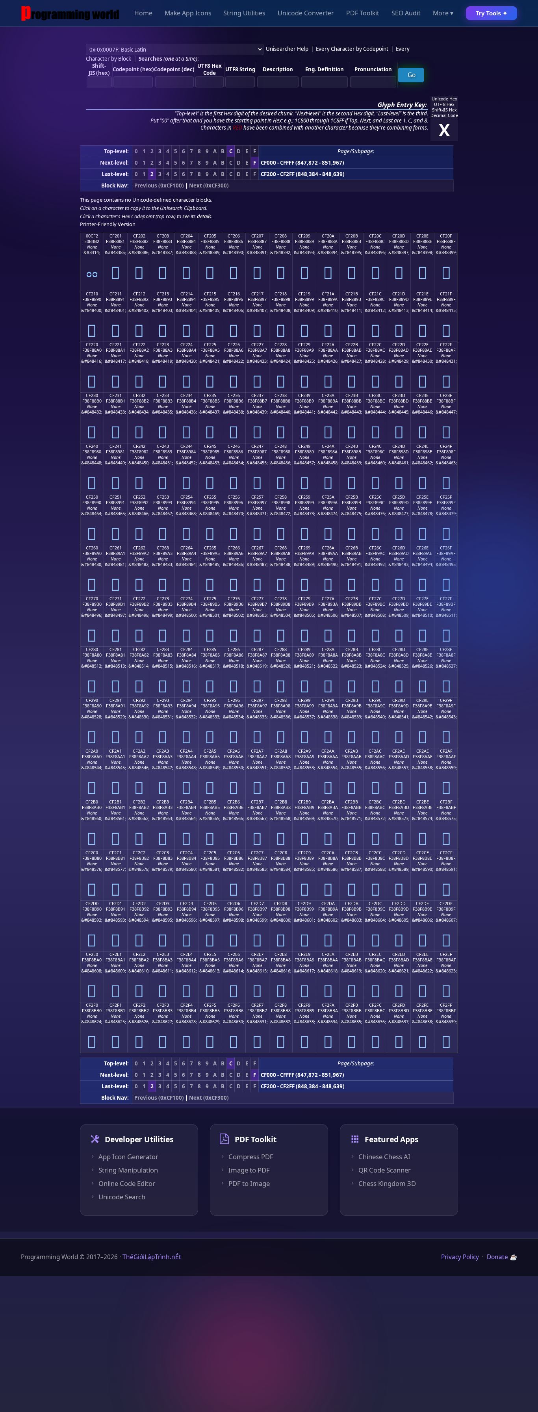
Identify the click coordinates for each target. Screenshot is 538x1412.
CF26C (375, 548)
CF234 (186, 395)
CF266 (234, 548)
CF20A (328, 236)
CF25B (351, 497)
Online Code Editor (126, 1183)
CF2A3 (162, 751)
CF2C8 (281, 852)
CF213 (163, 294)
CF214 (186, 294)
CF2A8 (281, 751)
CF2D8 (280, 903)
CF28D (398, 649)
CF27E (422, 598)
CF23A (328, 395)
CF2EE (422, 954)
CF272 (139, 598)
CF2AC (375, 751)
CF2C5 (210, 852)
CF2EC (375, 954)
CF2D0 (91, 903)
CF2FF (446, 1005)
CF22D (398, 344)
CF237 (257, 395)
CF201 (115, 236)
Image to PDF (249, 1170)
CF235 (210, 395)
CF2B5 (210, 802)
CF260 (92, 548)
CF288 (281, 649)
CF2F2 (139, 1005)
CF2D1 (115, 903)
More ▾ (443, 13)
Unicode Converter (306, 13)
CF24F (446, 446)
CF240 (92, 446)
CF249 (304, 446)
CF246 (234, 446)
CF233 (163, 395)
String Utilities (244, 13)
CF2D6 (233, 903)
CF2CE (422, 852)
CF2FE (422, 1005)
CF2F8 (281, 1005)
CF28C (375, 649)
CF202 (139, 236)
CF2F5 (210, 1005)
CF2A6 (233, 751)
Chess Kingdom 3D (387, 1183)
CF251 (115, 497)
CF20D (398, 236)
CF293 (163, 700)
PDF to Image (249, 1183)
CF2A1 (115, 751)
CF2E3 (163, 954)
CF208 (281, 236)
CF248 (281, 446)
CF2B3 (162, 802)
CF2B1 (115, 802)
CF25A (328, 497)
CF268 (281, 548)
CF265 (210, 548)
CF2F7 (257, 1005)
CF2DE (422, 903)
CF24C (375, 446)
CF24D (398, 446)
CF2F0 (92, 1005)
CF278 (281, 598)
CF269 (304, 548)
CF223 (163, 344)
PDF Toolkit (362, 13)
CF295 (210, 700)
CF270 (92, 598)
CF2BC (375, 802)
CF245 (210, 446)
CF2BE (422, 802)
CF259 (304, 497)
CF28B (351, 649)
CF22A (328, 344)
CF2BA (327, 802)
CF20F (446, 236)
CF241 (115, 446)
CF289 (304, 649)
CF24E (422, 446)
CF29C (375, 700)
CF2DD (399, 903)
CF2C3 (162, 852)
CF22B (351, 344)
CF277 (257, 598)
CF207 (257, 236)
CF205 (210, 236)
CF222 (139, 344)
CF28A (328, 649)
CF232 (139, 395)
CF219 (304, 294)
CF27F (446, 598)
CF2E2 (139, 954)
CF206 (234, 236)
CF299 (304, 700)
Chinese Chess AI (384, 1156)
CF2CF (446, 852)
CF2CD (399, 852)
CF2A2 (139, 751)
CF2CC (375, 852)
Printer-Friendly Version (107, 224)
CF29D (398, 700)
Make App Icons (188, 13)
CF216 (234, 294)
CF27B (351, 598)
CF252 (139, 497)
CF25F (446, 497)
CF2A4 (186, 751)
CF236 (234, 395)
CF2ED (398, 954)
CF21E (422, 294)
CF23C (375, 395)
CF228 (281, 344)
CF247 (257, 446)
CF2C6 (233, 852)
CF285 (210, 649)
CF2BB (351, 802)
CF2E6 (234, 954)
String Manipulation (128, 1170)
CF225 (210, 344)
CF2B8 (281, 802)
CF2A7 (257, 751)
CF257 (257, 497)
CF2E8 (281, 954)
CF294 (186, 700)
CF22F (446, 344)
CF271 (115, 598)
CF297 (257, 700)
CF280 (92, 649)
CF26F (446, 548)
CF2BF (446, 802)
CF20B (351, 236)
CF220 (92, 344)
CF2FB (351, 1005)
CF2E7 (257, 954)
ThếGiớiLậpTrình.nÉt (151, 1257)
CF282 (139, 649)
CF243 (163, 446)
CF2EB (351, 954)
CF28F (446, 649)
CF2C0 (91, 852)
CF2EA (328, 954)
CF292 (139, 700)
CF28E (422, 649)
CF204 (186, 236)
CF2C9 (304, 852)
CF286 (234, 649)
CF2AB (351, 751)
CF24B (351, 446)
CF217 (257, 294)
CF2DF (446, 903)
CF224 (186, 344)
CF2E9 (304, 954)
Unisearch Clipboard (183, 208)
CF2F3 (163, 1005)
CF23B (351, 395)
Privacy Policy (460, 1257)
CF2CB (351, 852)
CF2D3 (162, 903)
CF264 (186, 548)
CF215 (210, 294)
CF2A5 (210, 751)
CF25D (398, 497)
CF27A (328, 598)
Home (143, 13)
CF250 (92, 497)
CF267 (257, 548)
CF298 (281, 700)
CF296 (234, 700)
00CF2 (92, 236)
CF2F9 (304, 1005)
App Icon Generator (128, 1156)
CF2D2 (139, 903)
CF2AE (422, 751)
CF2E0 (92, 954)
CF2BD (399, 802)
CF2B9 (304, 802)
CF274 (186, 598)
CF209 (304, 236)
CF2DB (351, 903)
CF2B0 (91, 802)
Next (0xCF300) (209, 185)
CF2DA (328, 903)
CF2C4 (186, 852)
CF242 (139, 446)
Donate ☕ (502, 1257)
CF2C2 (139, 852)
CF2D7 (257, 903)
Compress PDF (250, 1156)
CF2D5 (210, 903)
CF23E (422, 395)
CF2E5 (210, 954)
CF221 (115, 344)
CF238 (281, 395)
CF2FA (328, 1005)
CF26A (328, 548)
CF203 (163, 236)
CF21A (328, 294)
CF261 (115, 548)
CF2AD (399, 751)
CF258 (281, 497)
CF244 (186, 446)
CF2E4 (186, 954)
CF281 (115, 649)
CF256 (234, 497)
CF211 (115, 294)
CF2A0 (91, 751)
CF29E (422, 700)
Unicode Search (121, 1197)
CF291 (115, 700)
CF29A (328, 700)
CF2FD (398, 1005)
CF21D (398, 294)
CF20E (422, 236)
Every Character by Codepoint (352, 48)
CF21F (446, 294)
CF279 (304, 598)
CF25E (422, 497)
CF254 (186, 497)
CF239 (304, 395)
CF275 (210, 598)
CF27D (398, 598)
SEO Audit (406, 13)
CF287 (257, 649)
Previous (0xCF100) (159, 185)
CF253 (163, 497)
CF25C (375, 497)
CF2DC (375, 903)
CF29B (351, 700)
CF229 (304, 344)
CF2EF (446, 954)
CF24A (328, 446)
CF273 (163, 598)
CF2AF (446, 751)
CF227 (257, 344)
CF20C (375, 236)
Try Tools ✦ (492, 13)
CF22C (375, 344)
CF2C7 (257, 852)
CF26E (422, 548)
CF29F (446, 700)
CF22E (422, 344)
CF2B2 (139, 802)
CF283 (163, 649)
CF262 (139, 548)
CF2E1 (115, 954)
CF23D (398, 395)
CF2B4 (186, 802)
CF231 (115, 395)
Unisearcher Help (287, 48)
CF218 (281, 294)
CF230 (92, 395)
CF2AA (327, 751)
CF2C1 (115, 852)
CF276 (234, 598)
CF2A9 (304, 751)
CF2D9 (304, 903)
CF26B (351, 548)
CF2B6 (233, 802)
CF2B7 (257, 802)
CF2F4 (186, 1005)
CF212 (139, 294)
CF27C (375, 598)
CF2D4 (186, 903)
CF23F (446, 395)
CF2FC (375, 1005)
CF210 (92, 294)
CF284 (186, 649)
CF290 (92, 700)
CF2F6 (234, 1005)
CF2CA (327, 852)
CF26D (398, 548)
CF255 (210, 497)
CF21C (375, 294)
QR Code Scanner (384, 1170)
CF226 (234, 344)
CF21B (351, 294)
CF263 (163, 548)
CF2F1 (115, 1005)
